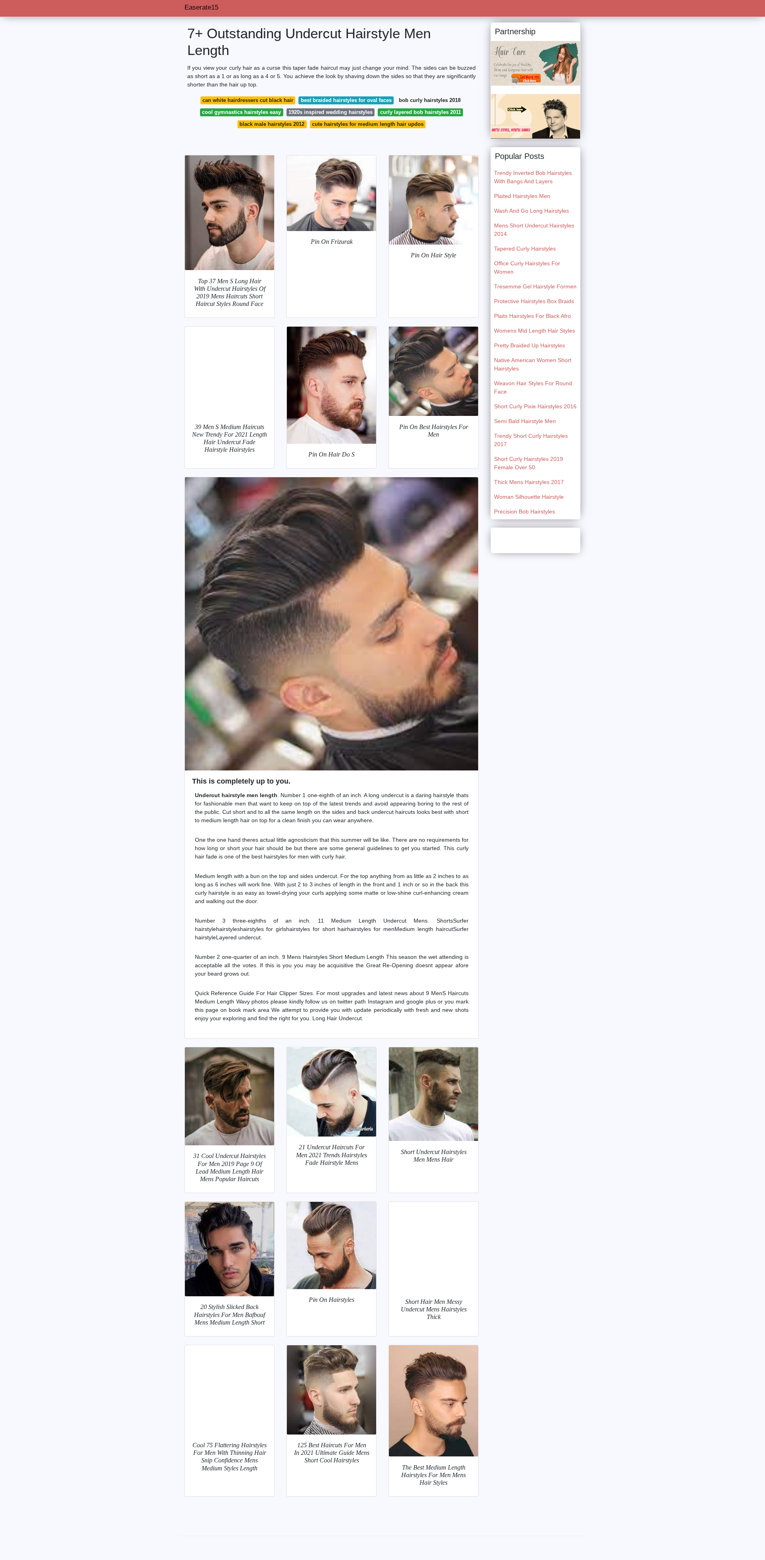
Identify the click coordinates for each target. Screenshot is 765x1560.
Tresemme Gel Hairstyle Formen (535, 286)
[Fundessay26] (535, 116)
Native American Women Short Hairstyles (532, 364)
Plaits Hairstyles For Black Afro (532, 316)
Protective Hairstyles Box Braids (534, 301)
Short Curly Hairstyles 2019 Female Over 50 (528, 463)
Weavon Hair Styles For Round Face (533, 387)
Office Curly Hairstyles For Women (527, 267)
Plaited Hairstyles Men (522, 196)
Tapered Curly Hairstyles (525, 248)
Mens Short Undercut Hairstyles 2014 (534, 229)
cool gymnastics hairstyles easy (241, 112)
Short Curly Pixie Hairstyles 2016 (535, 406)
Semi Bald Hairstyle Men (525, 421)
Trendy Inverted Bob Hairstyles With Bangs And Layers (533, 177)
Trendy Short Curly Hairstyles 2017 (531, 440)
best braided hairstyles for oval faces (346, 100)
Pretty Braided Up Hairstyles (529, 345)
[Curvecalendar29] (535, 63)
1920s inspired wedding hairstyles (330, 112)
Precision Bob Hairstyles (524, 511)
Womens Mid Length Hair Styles (534, 330)
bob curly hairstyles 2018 (430, 100)
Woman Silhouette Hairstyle (529, 497)
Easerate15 (201, 7)
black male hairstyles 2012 (271, 124)
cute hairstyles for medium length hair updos (368, 124)
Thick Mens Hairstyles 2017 (529, 482)
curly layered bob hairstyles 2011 (420, 112)
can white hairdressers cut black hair (247, 100)
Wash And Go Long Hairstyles (531, 211)
